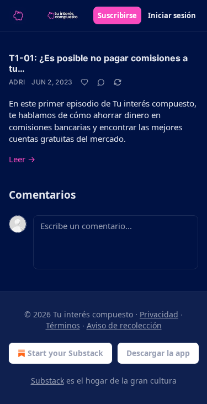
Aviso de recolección (124, 325)
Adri (17, 82)
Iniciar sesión (172, 15)
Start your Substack (65, 353)
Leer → (22, 158)
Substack (47, 380)
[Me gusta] (84, 82)
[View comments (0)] (101, 82)
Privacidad (159, 314)
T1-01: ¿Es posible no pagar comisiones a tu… (98, 63)
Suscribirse (117, 15)
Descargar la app (158, 353)
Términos (63, 325)
